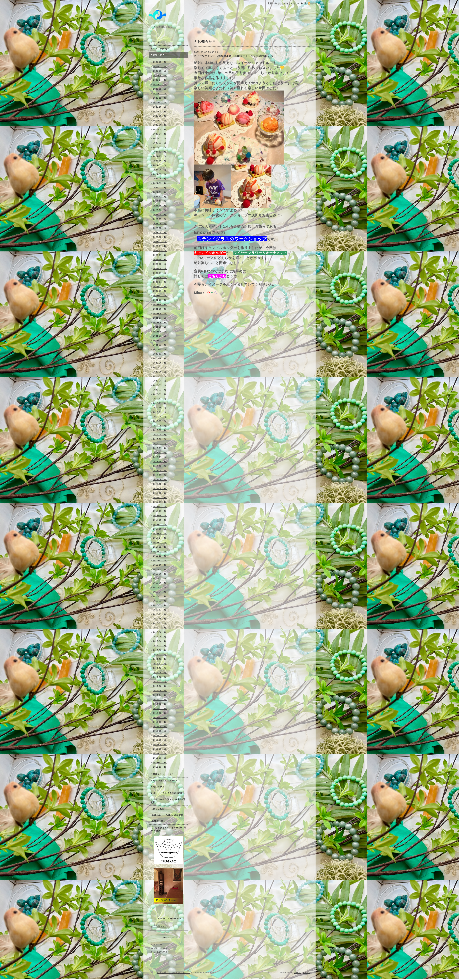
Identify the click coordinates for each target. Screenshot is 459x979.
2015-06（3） (160, 632)
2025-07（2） (160, 120)
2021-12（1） (160, 295)
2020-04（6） (160, 381)
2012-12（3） (160, 762)
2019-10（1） (160, 408)
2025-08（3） (160, 116)
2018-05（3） (160, 484)
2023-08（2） (160, 215)
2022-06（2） (160, 277)
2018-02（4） (160, 497)
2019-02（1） (160, 444)
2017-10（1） (160, 515)
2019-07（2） (160, 421)
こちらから (217, 276)
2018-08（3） (160, 470)
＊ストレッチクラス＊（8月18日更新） (168, 801)
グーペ (297, 972)
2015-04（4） (160, 641)
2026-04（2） (160, 80)
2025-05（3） (160, 129)
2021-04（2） (160, 331)
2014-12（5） (160, 659)
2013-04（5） (160, 744)
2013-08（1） (160, 731)
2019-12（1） (160, 399)
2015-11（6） (160, 614)
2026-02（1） (160, 89)
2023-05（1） (160, 228)
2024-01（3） (160, 192)
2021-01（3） (160, 345)
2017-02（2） (160, 547)
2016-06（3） (160, 583)
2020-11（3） (160, 354)
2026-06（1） (160, 71)
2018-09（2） (160, 466)
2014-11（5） (160, 664)
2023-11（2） (160, 201)
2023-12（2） (160, 197)
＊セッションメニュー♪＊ (164, 780)
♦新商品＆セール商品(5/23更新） (168, 815)
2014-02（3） (160, 704)
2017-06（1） (160, 529)
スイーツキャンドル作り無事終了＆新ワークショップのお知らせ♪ (233, 55)
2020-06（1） (160, 372)
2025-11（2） (160, 102)
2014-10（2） (160, 668)
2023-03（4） (160, 237)
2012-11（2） (160, 767)
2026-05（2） (160, 75)
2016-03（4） (160, 596)
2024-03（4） (160, 183)
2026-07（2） (160, 66)
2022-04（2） (160, 282)
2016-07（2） (160, 578)
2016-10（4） (160, 565)
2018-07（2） (160, 475)
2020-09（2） (160, 363)
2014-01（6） (160, 708)
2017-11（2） (160, 511)
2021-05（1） (160, 327)
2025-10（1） (160, 107)
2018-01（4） (160, 502)
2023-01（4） (160, 246)
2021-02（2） (160, 340)
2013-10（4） (160, 722)
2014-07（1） (160, 682)
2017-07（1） (160, 524)
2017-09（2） (160, 520)
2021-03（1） (160, 336)
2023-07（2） (160, 219)
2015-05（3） (160, 637)
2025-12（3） (160, 98)
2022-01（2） (160, 291)
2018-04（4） (160, 488)
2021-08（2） (160, 313)
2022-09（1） (160, 264)
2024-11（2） (160, 156)
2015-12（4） (160, 610)
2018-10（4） (160, 461)
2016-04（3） (160, 592)
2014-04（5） (160, 695)
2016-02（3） (160, 601)
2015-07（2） (160, 628)
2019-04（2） (160, 435)
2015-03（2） (160, 646)
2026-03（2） (160, 84)
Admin (306, 972)
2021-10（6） (160, 304)
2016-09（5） (160, 569)
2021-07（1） (160, 318)
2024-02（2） (160, 188)
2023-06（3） (160, 224)
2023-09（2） (160, 210)
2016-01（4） (160, 605)
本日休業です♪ (158, 926)
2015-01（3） (160, 655)
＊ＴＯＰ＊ (156, 42)
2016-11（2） (160, 560)
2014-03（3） (160, 699)
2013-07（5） (160, 735)
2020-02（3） (160, 390)
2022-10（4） (160, 259)
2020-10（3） (160, 358)
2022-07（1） (160, 273)
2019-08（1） (160, 417)
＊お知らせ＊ (158, 55)
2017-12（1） (160, 506)
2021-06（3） (160, 322)
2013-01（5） (160, 758)
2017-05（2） (160, 533)
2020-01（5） (160, 394)
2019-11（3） (160, 403)
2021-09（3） (160, 309)
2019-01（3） (160, 448)
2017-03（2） (160, 542)
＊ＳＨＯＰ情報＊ (160, 48)
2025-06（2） (160, 125)
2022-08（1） (160, 268)
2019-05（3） (160, 430)
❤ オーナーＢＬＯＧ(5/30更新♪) (168, 793)
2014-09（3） (160, 673)
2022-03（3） (160, 286)
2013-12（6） (160, 713)
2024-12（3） (160, 152)
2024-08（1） (160, 170)
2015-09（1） (160, 623)
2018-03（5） (160, 493)
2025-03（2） (160, 138)
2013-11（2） (160, 717)
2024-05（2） (160, 179)
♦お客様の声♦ (158, 821)
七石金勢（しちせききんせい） (173, 972)
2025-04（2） (160, 134)
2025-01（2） (160, 147)
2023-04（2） (160, 233)
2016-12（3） (160, 556)
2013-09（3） (160, 726)
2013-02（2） (160, 753)
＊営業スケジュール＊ (162, 774)
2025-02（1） (160, 143)
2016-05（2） (160, 587)
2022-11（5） (160, 255)
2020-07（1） (160, 367)
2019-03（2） (160, 439)
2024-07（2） (160, 174)
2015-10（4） (160, 619)
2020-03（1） (160, 385)
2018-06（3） (160, 479)
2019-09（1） (160, 412)
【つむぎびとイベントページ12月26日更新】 (168, 829)
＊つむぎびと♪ (158, 787)
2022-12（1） (160, 250)
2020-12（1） (160, 349)
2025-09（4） (160, 111)
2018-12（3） (160, 453)
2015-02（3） (160, 650)
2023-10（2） (160, 206)
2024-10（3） (160, 161)
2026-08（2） (160, 62)
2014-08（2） (160, 677)
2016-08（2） (160, 574)
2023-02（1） (160, 241)
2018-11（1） (160, 457)
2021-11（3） (160, 300)
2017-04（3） (160, 538)
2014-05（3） (160, 690)
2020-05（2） (160, 376)
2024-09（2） (160, 165)
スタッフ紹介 (158, 808)
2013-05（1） (160, 740)
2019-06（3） (160, 426)
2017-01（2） (160, 551)
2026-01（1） (160, 93)
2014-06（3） (160, 686)
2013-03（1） (160, 749)
